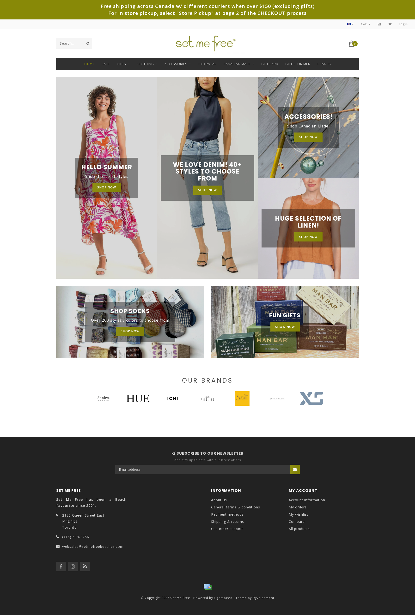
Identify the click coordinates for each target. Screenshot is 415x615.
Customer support (227, 528)
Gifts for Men (298, 64)
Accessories (176, 64)
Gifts (121, 64)
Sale (106, 64)
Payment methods (227, 514)
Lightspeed (223, 598)
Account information (307, 500)
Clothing (145, 64)
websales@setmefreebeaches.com (92, 546)
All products (299, 528)
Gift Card (269, 64)
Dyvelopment (263, 598)
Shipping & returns (227, 521)
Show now (285, 327)
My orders (298, 507)
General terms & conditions (235, 507)
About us (219, 500)
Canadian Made (237, 64)
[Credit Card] (207, 587)
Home (89, 64)
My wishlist (298, 514)
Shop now (106, 187)
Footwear (207, 64)
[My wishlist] (390, 24)
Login (403, 24)
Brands (324, 64)
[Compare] (379, 24)
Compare (297, 521)
